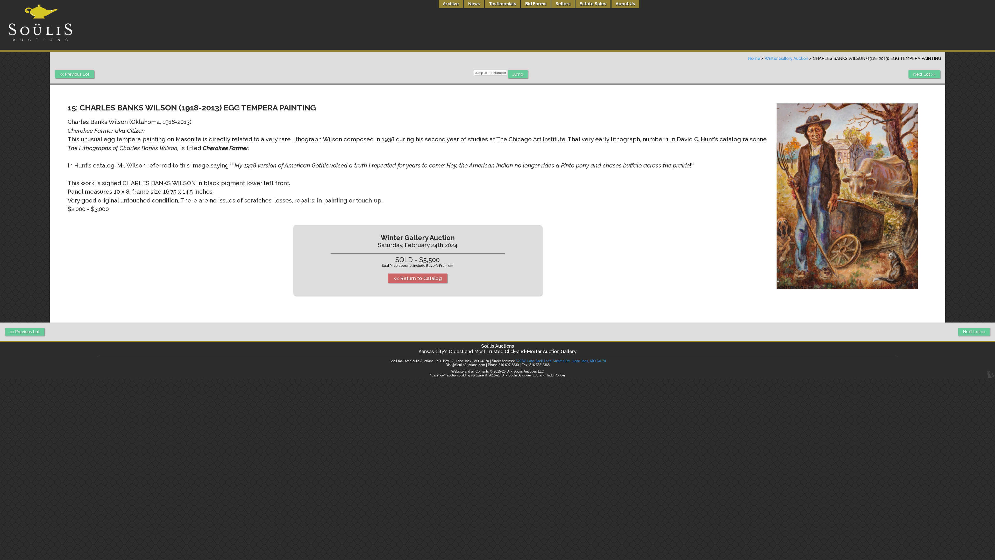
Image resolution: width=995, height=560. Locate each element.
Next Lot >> (924, 74)
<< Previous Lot (74, 74)
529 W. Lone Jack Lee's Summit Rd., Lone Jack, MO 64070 (561, 361)
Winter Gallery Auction (786, 58)
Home (754, 58)
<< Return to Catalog (418, 278)
